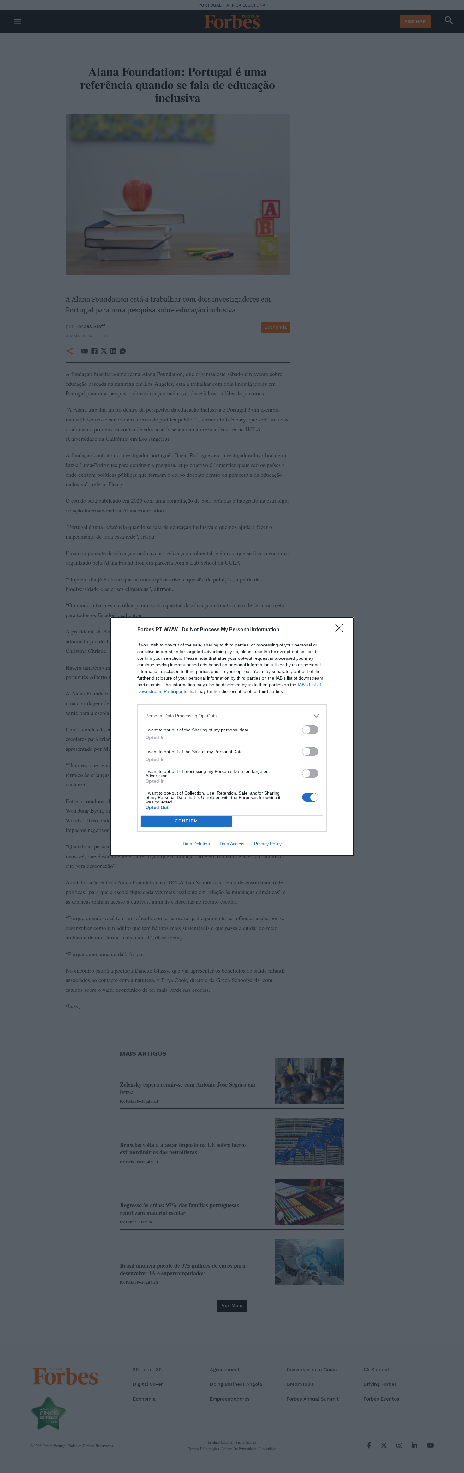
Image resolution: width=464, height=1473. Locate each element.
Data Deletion (196, 843)
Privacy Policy (268, 843)
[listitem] (232, 715)
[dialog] (232, 737)
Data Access (232, 843)
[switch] (310, 729)
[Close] (341, 630)
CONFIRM (186, 821)
